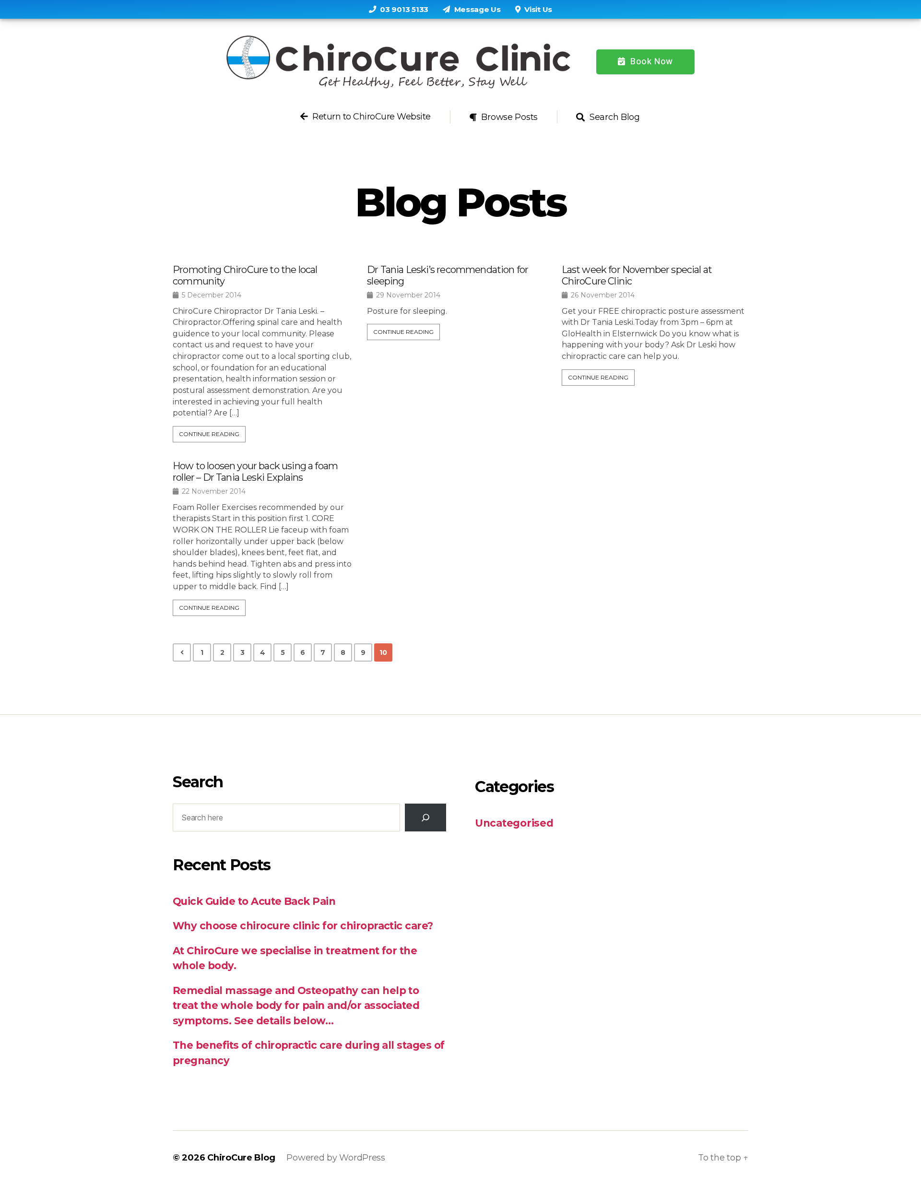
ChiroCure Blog (241, 1157)
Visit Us (537, 9)
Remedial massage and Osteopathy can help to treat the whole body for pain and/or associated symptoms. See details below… (296, 1005)
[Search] (425, 817)
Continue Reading (209, 434)
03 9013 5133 (403, 9)
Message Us (476, 9)
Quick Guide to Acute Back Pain (254, 901)
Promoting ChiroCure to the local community (245, 275)
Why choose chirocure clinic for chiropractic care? (303, 926)
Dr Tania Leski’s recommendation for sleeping (447, 275)
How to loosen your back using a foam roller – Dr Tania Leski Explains (255, 471)
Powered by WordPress (335, 1157)
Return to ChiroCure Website (370, 117)
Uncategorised (514, 823)
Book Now (650, 61)
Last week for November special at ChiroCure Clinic (637, 275)
